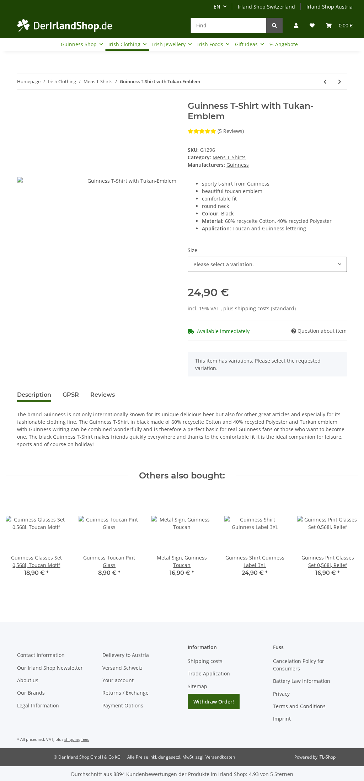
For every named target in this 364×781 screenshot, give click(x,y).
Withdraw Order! (213, 701)
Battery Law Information (301, 681)
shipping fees (76, 739)
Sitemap (197, 686)
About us (27, 680)
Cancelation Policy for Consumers (298, 665)
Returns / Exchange (125, 692)
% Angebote (283, 44)
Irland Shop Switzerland (266, 6)
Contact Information (41, 655)
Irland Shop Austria (329, 6)
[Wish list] (312, 25)
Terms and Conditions (299, 706)
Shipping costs (205, 661)
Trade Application (209, 673)
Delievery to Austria (125, 655)
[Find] (274, 25)
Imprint (282, 718)
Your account (118, 680)
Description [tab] (34, 394)
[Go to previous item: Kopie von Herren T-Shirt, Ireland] (325, 81)
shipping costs (253, 308)
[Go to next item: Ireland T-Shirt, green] (339, 81)
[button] (296, 25)
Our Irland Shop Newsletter (50, 667)
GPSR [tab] (71, 394)
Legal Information (38, 705)
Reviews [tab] (102, 394)
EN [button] (217, 6)
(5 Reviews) (231, 131)
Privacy (281, 693)
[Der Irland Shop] (64, 25)
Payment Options (122, 705)
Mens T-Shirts (229, 157)
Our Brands (31, 692)
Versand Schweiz (122, 667)
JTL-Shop (327, 757)
